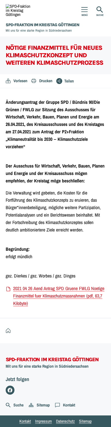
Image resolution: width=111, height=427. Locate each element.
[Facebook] (10, 390)
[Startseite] (9, 331)
